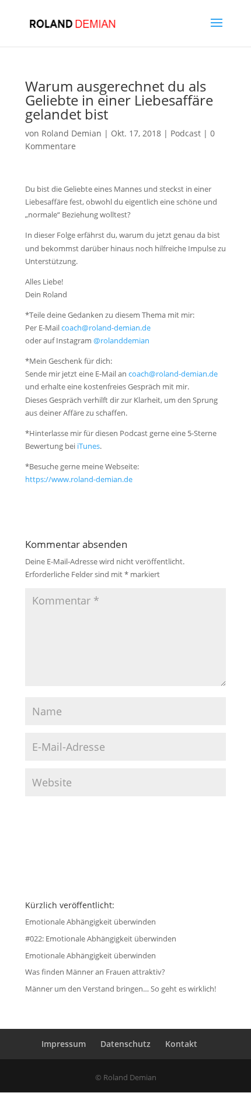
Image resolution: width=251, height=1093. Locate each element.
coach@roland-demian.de (106, 327)
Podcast (185, 133)
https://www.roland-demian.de (79, 479)
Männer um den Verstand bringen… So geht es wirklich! (120, 988)
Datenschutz (125, 1043)
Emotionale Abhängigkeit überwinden (90, 921)
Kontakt (181, 1043)
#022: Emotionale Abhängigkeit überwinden (100, 938)
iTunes (88, 446)
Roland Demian (71, 133)
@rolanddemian (121, 340)
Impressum (63, 1043)
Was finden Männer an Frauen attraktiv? (95, 972)
